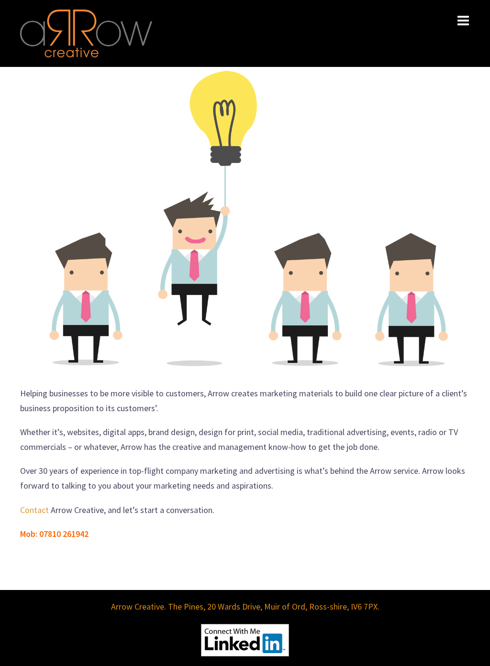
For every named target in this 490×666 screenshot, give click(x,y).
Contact (34, 509)
